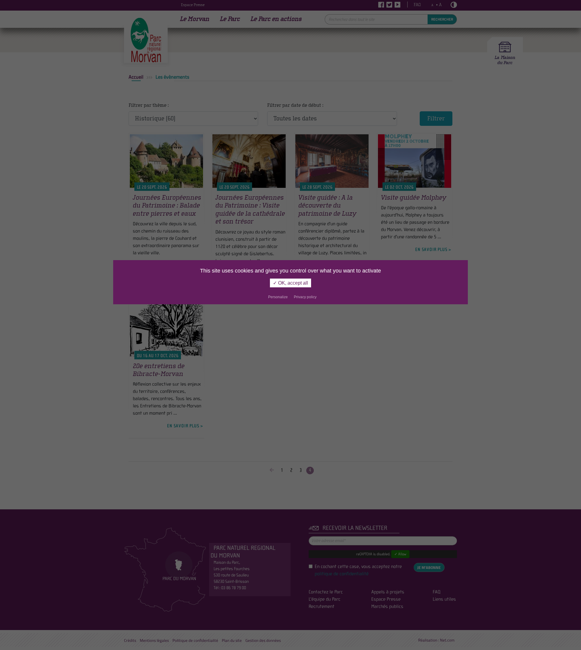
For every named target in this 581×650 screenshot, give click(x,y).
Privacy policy (305, 297)
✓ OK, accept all (290, 283)
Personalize (278, 297)
